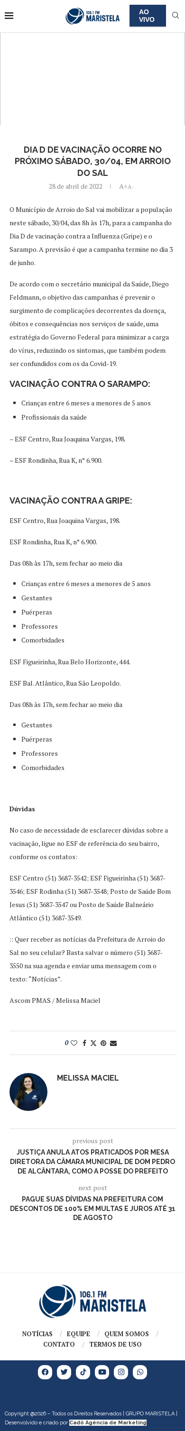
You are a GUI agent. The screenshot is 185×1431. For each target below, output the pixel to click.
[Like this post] (74, 1042)
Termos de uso (115, 1344)
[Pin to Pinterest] (103, 1042)
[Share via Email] (113, 1042)
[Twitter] (64, 1372)
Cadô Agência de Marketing (108, 1423)
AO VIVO (147, 15)
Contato (59, 1344)
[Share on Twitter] (93, 1042)
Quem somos (126, 1334)
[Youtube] (102, 1372)
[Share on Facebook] (84, 1042)
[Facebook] (45, 1372)
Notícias (37, 1334)
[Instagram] (121, 1372)
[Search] (175, 16)
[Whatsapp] (140, 1372)
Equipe (78, 1334)
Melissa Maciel (88, 1077)
